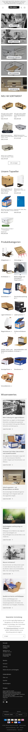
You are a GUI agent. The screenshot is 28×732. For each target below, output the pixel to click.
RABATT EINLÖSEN (14, 41)
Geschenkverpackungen (20, 297)
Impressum (20, 729)
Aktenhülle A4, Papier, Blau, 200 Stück (20, 210)
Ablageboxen (5, 260)
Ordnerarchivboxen (20, 331)
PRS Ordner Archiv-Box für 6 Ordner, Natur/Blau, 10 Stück (7, 210)
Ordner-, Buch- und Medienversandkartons (7, 351)
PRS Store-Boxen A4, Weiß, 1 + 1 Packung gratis (7, 229)
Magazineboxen (5, 331)
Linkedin (5, 700)
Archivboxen (5, 277)
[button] (2, 7)
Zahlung (5, 666)
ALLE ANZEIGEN (14, 25)
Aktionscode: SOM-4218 (14, 57)
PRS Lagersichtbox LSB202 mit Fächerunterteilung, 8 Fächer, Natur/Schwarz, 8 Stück (20, 115)
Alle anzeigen (14, 163)
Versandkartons (5, 386)
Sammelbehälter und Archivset (20, 350)
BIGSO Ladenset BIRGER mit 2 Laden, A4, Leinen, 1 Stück (7, 156)
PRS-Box (7, 725)
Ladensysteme (18, 315)
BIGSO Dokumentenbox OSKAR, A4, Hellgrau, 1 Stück (20, 136)
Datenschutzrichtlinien (12, 628)
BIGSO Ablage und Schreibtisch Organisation (19, 278)
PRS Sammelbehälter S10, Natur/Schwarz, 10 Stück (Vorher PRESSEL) (6, 190)
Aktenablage (18, 260)
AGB (17, 727)
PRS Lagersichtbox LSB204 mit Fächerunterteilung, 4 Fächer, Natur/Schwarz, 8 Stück (7, 115)
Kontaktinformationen (11, 729)
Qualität (5, 680)
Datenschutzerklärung (10, 727)
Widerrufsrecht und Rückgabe (11, 669)
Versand (5, 663)
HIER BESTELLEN (14, 89)
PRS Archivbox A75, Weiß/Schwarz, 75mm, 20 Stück (19, 190)
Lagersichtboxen (6, 315)
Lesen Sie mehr (7, 429)
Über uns (5, 677)
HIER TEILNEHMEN (14, 73)
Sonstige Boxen (5, 369)
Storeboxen (17, 369)
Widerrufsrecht (22, 725)
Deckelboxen (5, 296)
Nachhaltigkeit (6, 683)
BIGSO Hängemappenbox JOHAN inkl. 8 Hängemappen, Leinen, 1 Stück (7, 136)
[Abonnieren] (23, 636)
